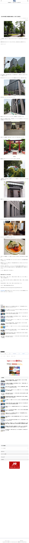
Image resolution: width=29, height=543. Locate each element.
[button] (27, 448)
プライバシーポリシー (7, 540)
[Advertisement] (14, 10)
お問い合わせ (21, 540)
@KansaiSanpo (3, 290)
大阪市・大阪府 (2, 351)
